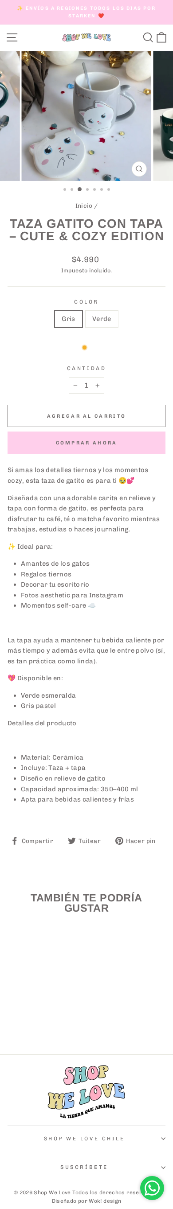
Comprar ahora (87, 443)
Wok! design (105, 1201)
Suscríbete (84, 1167)
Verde (101, 319)
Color (86, 302)
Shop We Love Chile (84, 1138)
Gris (68, 319)
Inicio (84, 205)
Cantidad (86, 368)
